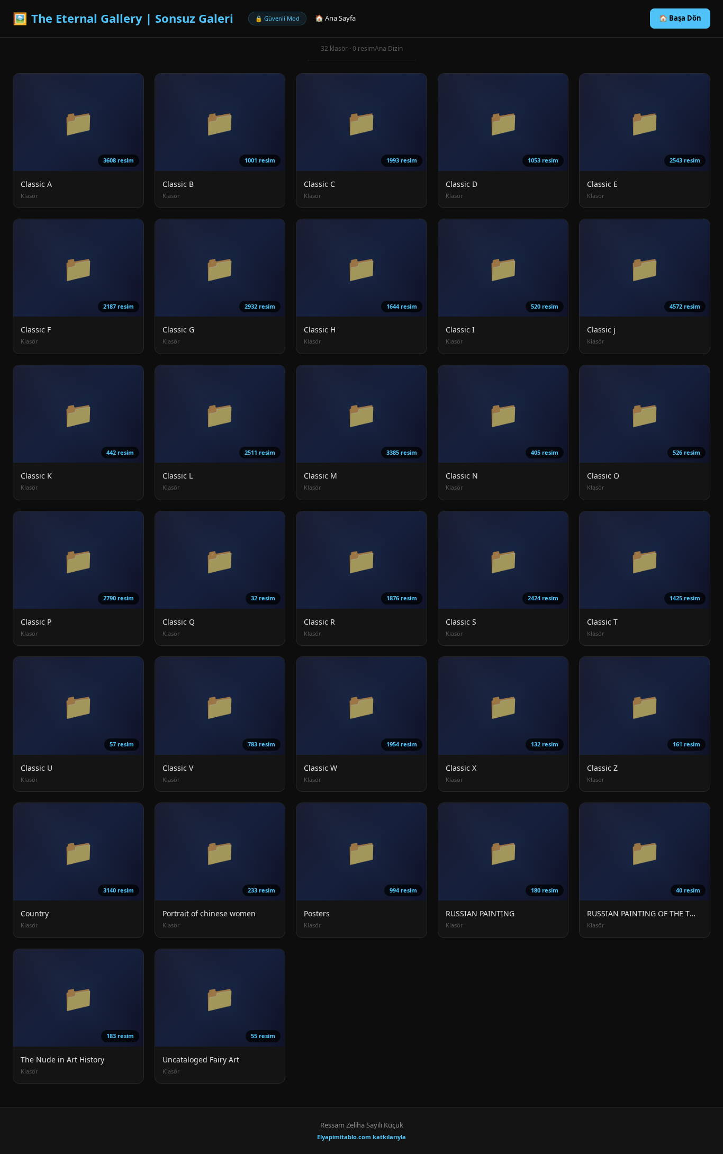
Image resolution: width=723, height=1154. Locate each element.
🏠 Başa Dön (680, 18)
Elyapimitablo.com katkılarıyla (361, 1137)
